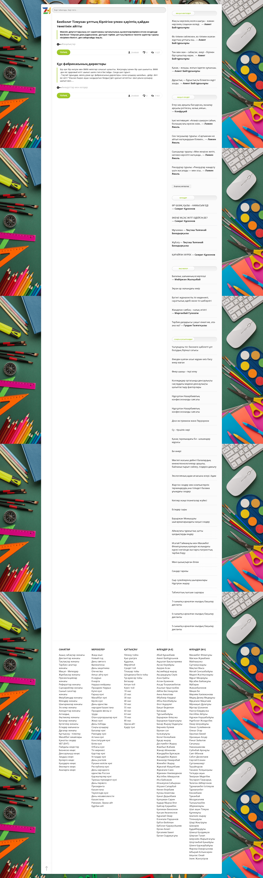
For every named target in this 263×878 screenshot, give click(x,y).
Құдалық (128, 661)
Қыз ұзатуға (130, 658)
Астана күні (98, 737)
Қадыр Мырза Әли (167, 802)
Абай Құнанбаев (166, 654)
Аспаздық (64, 714)
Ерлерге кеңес (67, 760)
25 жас (127, 694)
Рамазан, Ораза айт (102, 802)
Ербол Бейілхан (165, 822)
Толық (63, 52)
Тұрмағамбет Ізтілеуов (201, 786)
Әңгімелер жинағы (69, 717)
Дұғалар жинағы (68, 730)
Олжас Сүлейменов (199, 727)
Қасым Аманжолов (167, 812)
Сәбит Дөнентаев (198, 756)
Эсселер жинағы (68, 707)
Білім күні (97, 743)
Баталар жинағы (68, 720)
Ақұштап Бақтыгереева (169, 661)
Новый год (97, 658)
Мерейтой (129, 664)
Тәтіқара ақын (197, 773)
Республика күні (100, 766)
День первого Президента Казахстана (99, 786)
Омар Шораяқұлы (199, 723)
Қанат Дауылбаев (166, 796)
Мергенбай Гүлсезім (186, 313)
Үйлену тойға (131, 654)
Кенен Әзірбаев (165, 789)
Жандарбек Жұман (167, 756)
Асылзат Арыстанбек (168, 687)
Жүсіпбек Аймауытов (168, 776)
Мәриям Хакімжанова (201, 694)
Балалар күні (98, 730)
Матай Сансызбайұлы (201, 671)
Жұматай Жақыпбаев (168, 766)
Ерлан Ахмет (163, 829)
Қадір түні (129, 727)
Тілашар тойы (131, 671)
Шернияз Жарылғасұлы (202, 838)
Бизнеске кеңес (67, 750)
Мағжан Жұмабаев (199, 658)
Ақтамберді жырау (167, 671)
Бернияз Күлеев (165, 727)
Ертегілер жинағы (68, 723)
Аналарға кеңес (67, 769)
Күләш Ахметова (166, 792)
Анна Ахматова (165, 694)
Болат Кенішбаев (166, 737)
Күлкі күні (97, 691)
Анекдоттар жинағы (69, 710)
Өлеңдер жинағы (68, 700)
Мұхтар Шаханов (198, 707)
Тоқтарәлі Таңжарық (200, 779)
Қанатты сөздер (67, 740)
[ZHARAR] (46, 9)
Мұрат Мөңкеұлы (198, 677)
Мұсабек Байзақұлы (200, 681)
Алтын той (129, 684)
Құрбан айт (98, 806)
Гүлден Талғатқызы (195, 325)
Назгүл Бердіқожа (199, 710)
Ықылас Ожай (196, 855)
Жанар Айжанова (166, 750)
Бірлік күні (97, 700)
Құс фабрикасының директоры (81, 64)
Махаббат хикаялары (70, 737)
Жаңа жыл (97, 654)
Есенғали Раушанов (167, 819)
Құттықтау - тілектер (70, 733)
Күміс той (129, 687)
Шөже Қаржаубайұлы (201, 845)
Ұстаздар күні (99, 756)
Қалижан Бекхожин (167, 809)
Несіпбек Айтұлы (198, 714)
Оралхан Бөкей (197, 733)
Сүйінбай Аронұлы (199, 750)
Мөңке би (194, 691)
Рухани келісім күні (102, 763)
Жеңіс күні (97, 720)
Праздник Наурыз (101, 687)
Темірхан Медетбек (199, 776)
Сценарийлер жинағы (71, 687)
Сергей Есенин (197, 760)
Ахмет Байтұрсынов (167, 658)
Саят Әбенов (196, 753)
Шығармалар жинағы (70, 704)
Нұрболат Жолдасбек (200, 720)
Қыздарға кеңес (67, 763)
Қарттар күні (98, 753)
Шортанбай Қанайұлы (201, 842)
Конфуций (181, 111)
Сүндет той (130, 668)
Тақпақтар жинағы (69, 661)
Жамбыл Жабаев (166, 746)
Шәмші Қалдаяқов (199, 832)
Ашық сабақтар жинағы (72, 654)
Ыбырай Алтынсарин (200, 852)
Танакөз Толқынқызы (200, 769)
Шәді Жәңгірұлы (198, 822)
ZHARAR (135, 52)
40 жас (127, 700)
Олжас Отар (195, 730)
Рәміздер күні (99, 733)
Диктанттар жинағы (69, 658)
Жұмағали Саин (165, 769)
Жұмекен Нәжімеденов (169, 773)
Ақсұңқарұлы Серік (167, 674)
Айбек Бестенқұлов (167, 691)
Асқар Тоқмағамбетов (169, 684)
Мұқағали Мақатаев (200, 700)
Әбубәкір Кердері (166, 697)
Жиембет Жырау (166, 763)
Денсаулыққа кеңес (69, 753)
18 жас (127, 691)
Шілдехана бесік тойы (136, 674)
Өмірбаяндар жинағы (70, 697)
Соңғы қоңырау (100, 727)
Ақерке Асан (163, 668)
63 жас (127, 714)
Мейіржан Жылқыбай (188, 279)
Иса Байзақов (164, 779)
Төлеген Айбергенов (200, 783)
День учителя (99, 760)
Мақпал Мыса (196, 668)
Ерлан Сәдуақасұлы (167, 835)
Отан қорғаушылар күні (104, 717)
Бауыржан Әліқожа (167, 717)
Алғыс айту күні (100, 674)
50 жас (127, 704)
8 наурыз (96, 677)
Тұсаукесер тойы (133, 677)
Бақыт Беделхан (165, 707)
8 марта (96, 681)
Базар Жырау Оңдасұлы (169, 723)
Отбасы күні (98, 746)
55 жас (127, 707)
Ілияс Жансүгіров (198, 858)
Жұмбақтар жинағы (69, 674)
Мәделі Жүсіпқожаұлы (201, 674)
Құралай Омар (164, 815)
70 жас (127, 717)
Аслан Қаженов (165, 681)
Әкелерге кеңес (67, 766)
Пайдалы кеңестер (69, 746)
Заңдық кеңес (66, 756)
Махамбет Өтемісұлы (200, 654)
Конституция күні (101, 740)
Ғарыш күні (98, 694)
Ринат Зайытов (197, 740)
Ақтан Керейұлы (165, 664)
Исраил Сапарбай (166, 786)
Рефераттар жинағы (70, 684)
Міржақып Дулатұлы (200, 704)
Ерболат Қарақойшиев (169, 825)
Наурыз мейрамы (101, 684)
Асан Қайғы (163, 677)
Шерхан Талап (197, 835)
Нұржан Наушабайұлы (201, 717)
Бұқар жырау (164, 740)
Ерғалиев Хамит (165, 832)
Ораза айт (129, 723)
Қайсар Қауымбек (166, 806)
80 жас (127, 720)
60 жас (127, 710)
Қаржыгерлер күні (101, 776)
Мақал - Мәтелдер (68, 671)
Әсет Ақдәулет (164, 704)
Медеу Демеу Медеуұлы (202, 697)
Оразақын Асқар (198, 737)
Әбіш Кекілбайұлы (167, 700)
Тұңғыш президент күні (104, 779)
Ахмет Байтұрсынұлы (187, 71)
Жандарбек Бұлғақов (168, 753)
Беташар (129, 681)
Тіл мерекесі (98, 750)
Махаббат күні (99, 697)
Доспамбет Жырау (167, 743)
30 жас (127, 697)
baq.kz (99, 37)
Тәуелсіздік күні (100, 792)
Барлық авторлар (181, 186)
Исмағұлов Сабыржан (168, 783)
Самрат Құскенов (185, 208)
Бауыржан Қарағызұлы (169, 720)
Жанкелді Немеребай (168, 760)
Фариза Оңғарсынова (201, 848)
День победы (99, 723)
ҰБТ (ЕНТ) (64, 743)
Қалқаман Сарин (166, 799)
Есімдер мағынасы (69, 727)
